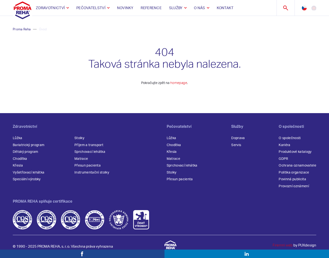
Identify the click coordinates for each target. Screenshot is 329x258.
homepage (178, 83)
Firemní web (283, 245)
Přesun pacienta (87, 165)
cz (304, 8)
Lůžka (17, 138)
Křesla (18, 165)
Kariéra (284, 145)
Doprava (238, 138)
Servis (236, 145)
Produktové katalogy (295, 152)
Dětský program (25, 152)
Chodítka (20, 159)
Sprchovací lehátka (89, 152)
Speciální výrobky (27, 179)
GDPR (283, 159)
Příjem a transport (88, 145)
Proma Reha (22, 29)
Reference (151, 8)
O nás (199, 8)
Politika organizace (294, 172)
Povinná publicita (292, 179)
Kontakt (225, 8)
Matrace (81, 159)
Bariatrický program (28, 145)
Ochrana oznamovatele (297, 165)
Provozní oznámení (294, 186)
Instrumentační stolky (91, 172)
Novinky (125, 8)
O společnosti (290, 138)
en (313, 8)
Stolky (79, 138)
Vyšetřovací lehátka (28, 172)
